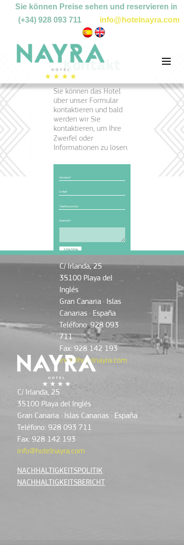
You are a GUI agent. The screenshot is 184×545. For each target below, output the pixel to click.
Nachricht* (65, 221)
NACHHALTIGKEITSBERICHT (61, 482)
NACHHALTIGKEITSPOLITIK (60, 470)
